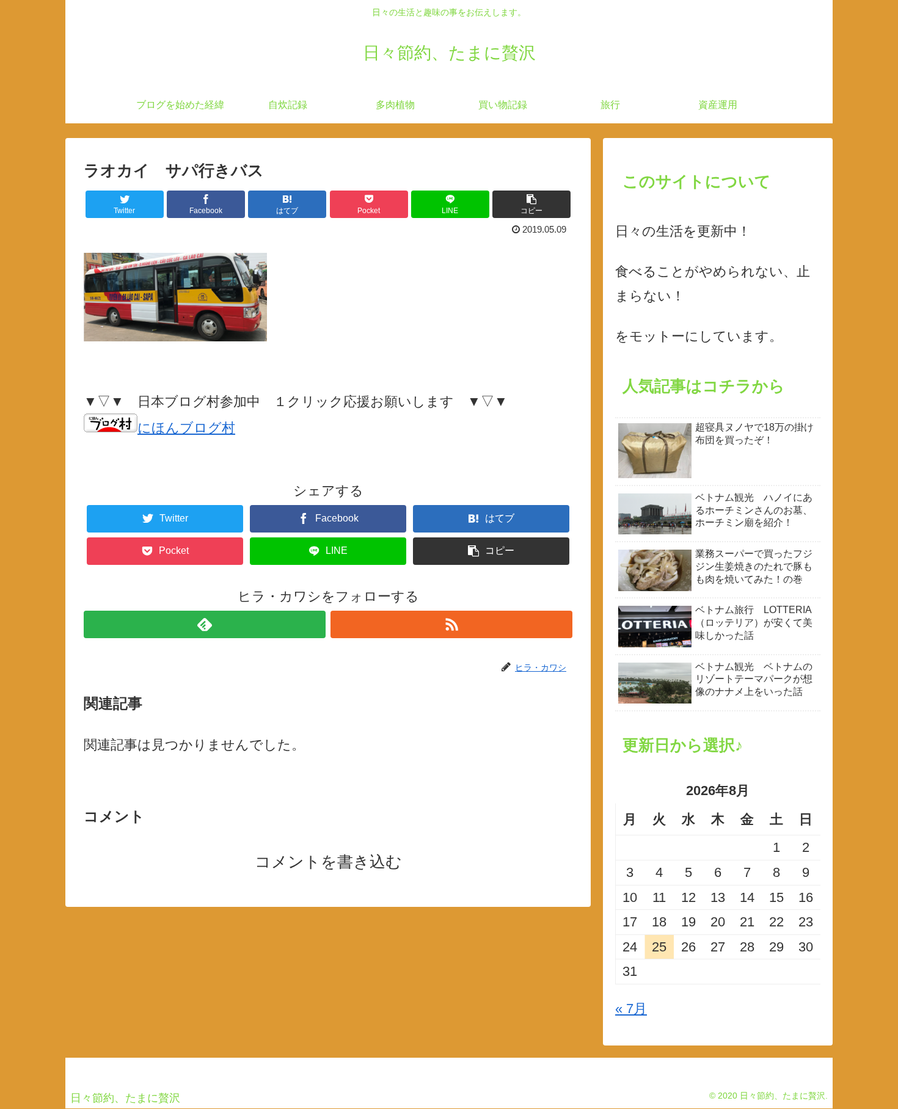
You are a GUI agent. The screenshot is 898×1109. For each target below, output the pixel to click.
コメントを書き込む (328, 862)
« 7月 (631, 1008)
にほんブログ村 (186, 427)
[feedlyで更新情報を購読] (205, 624)
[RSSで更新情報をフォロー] (451, 624)
